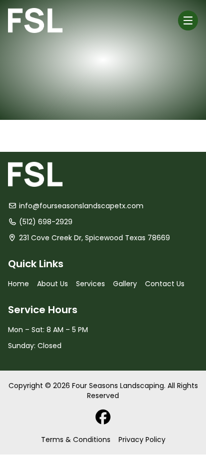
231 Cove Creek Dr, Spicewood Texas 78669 (94, 238)
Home (18, 284)
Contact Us (164, 284)
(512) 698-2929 (45, 222)
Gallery (125, 284)
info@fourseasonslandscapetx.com (81, 206)
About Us (52, 284)
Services (90, 284)
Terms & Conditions (75, 440)
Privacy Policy (142, 440)
